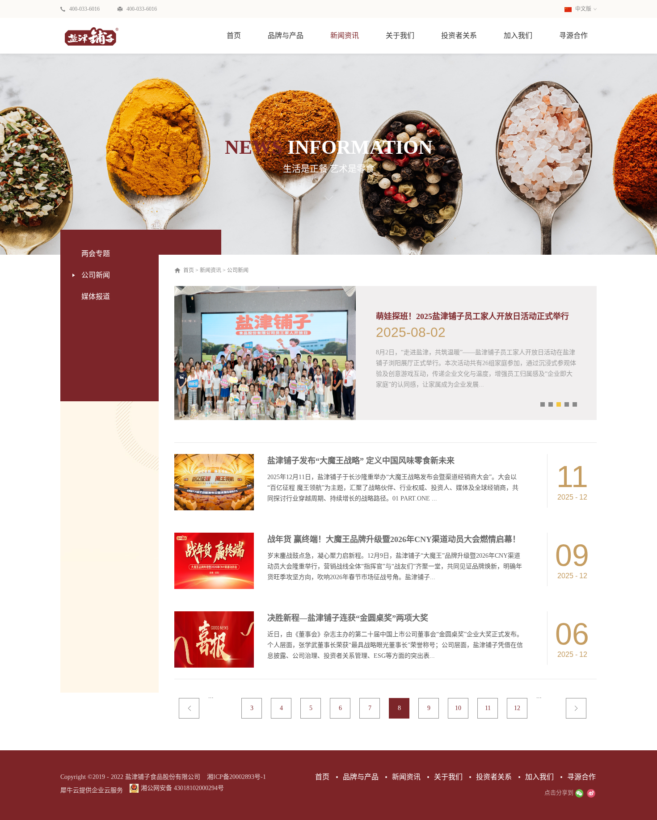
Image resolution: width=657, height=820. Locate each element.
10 (458, 708)
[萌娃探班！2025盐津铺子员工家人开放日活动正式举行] (265, 290)
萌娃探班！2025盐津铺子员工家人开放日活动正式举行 (472, 316)
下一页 (576, 708)
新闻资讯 (210, 270)
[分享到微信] (579, 793)
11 (488, 708)
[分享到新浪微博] (590, 793)
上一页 (189, 708)
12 (517, 708)
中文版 (582, 9)
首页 (234, 35)
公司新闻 (237, 270)
